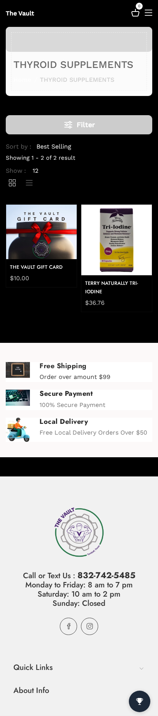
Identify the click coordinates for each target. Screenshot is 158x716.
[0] (135, 14)
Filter (86, 125)
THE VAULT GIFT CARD (36, 267)
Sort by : (18, 146)
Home (22, 79)
